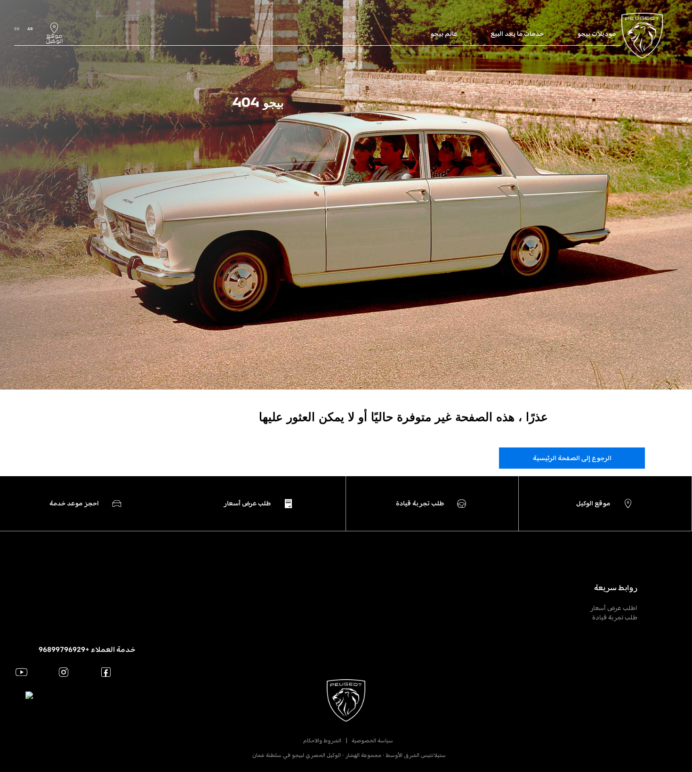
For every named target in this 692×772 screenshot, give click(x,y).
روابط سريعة (615, 588)
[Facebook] (106, 672)
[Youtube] (21, 672)
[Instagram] (63, 672)
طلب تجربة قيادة (614, 617)
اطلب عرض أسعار (613, 607)
